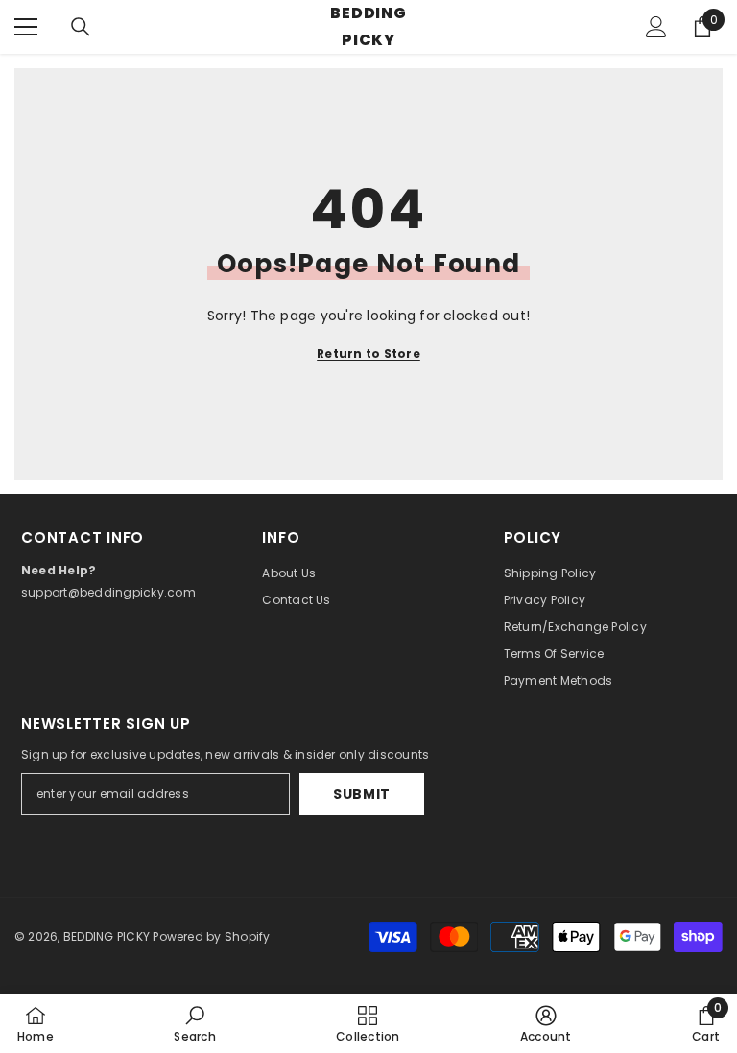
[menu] (25, 26)
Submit (362, 794)
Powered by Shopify (211, 936)
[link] (194, 1023)
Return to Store (368, 353)
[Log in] (656, 26)
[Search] (80, 26)
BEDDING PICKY (106, 936)
